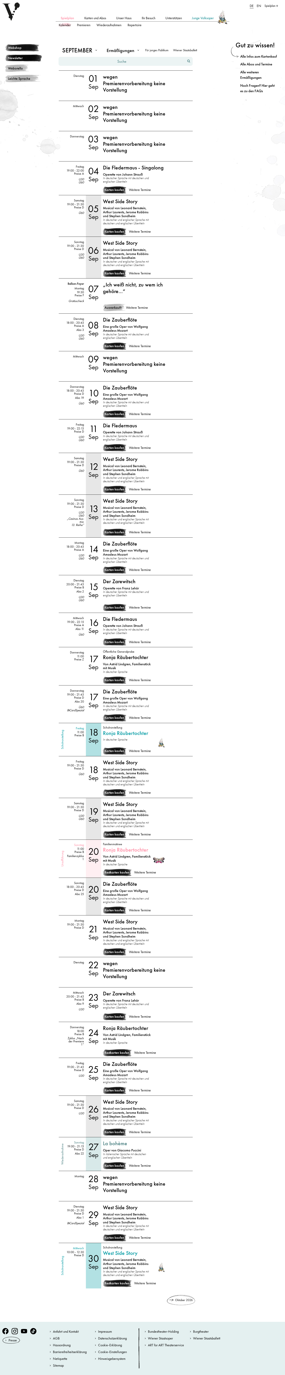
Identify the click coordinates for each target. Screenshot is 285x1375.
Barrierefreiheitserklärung (70, 1352)
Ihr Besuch (148, 18)
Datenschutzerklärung (112, 1338)
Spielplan (67, 18)
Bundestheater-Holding (163, 1331)
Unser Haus (123, 18)
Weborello (15, 68)
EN (259, 5)
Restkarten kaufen (117, 872)
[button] (78, 50)
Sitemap (58, 1365)
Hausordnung (62, 1345)
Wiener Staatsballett (185, 50)
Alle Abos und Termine (256, 64)
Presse (13, 1340)
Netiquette (60, 1358)
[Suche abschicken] (189, 61)
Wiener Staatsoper (160, 1338)
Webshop (15, 47)
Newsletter (15, 58)
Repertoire (135, 25)
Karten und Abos (95, 18)
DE (252, 5)
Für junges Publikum (156, 50)
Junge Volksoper (203, 18)
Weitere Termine (140, 189)
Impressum (105, 1331)
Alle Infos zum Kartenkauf (258, 56)
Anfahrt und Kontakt (66, 1331)
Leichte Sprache (19, 78)
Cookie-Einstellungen (112, 1352)
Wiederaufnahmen (109, 25)
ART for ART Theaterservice (166, 1345)
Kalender (65, 25)
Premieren (83, 25)
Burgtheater (201, 1331)
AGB (56, 1338)
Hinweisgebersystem (111, 1358)
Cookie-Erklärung (110, 1345)
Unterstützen (173, 18)
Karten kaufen (114, 189)
